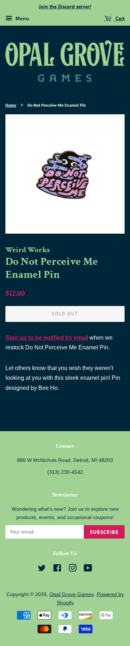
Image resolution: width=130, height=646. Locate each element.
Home (10, 105)
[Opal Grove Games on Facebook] (57, 569)
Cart (119, 18)
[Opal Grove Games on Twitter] (42, 569)
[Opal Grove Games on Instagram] (73, 569)
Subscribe (104, 532)
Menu (21, 18)
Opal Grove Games (71, 594)
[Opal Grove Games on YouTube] (88, 569)
